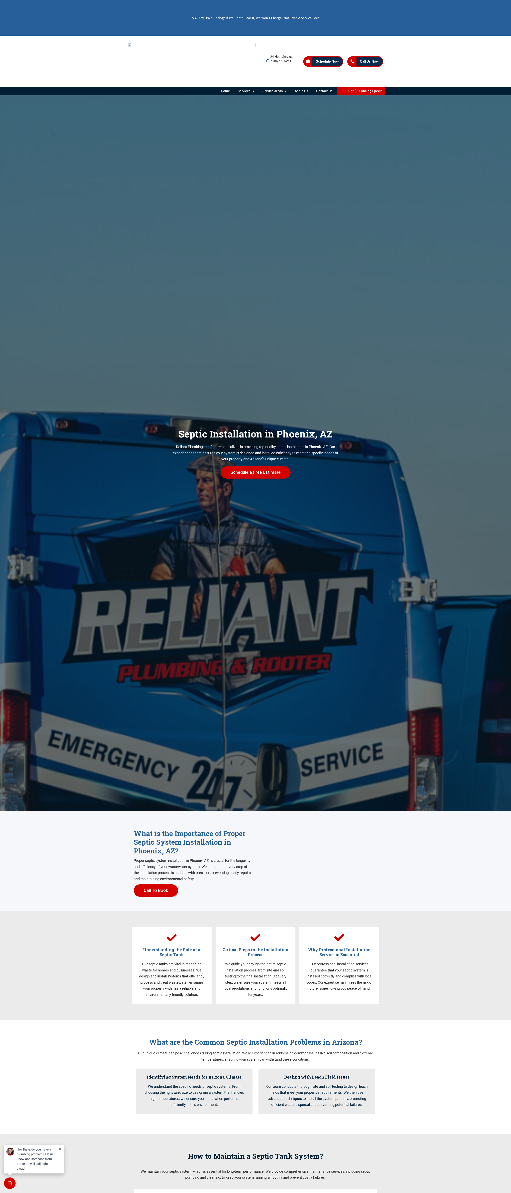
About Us (301, 91)
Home (225, 91)
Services (244, 91)
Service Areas (272, 91)
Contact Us (324, 91)
